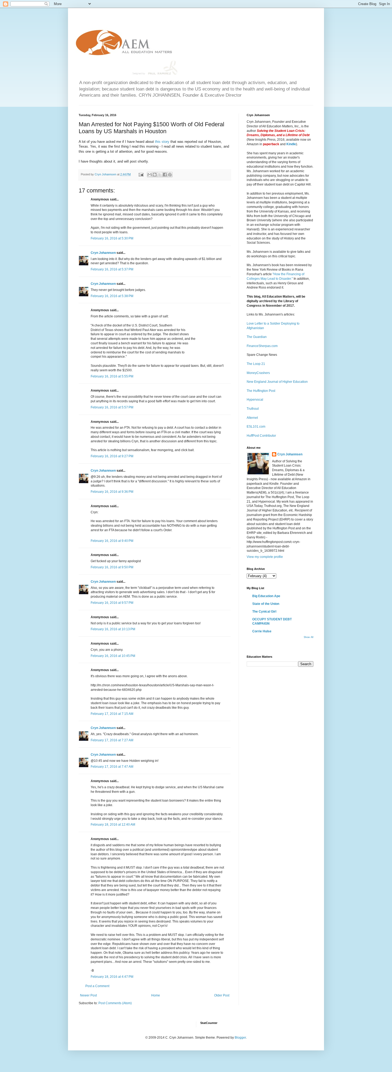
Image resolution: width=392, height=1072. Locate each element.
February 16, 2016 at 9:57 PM (112, 603)
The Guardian (257, 337)
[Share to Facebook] (164, 174)
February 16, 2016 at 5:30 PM (112, 238)
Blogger (240, 1037)
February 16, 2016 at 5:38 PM (112, 296)
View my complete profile (265, 557)
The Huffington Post (261, 391)
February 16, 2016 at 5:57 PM (112, 407)
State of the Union (265, 604)
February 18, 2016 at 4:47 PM (112, 977)
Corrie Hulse (261, 631)
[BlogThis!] (154, 174)
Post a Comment (97, 986)
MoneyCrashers (258, 373)
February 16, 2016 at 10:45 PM (113, 656)
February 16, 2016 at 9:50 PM (112, 567)
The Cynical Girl (264, 611)
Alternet (252, 418)
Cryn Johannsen (103, 253)
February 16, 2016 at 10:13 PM (113, 629)
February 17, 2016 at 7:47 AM (112, 766)
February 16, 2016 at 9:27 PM (112, 456)
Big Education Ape (266, 596)
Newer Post (88, 995)
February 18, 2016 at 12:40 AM (113, 824)
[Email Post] (140, 174)
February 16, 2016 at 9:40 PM (112, 541)
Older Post (221, 995)
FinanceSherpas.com (262, 346)
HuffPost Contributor (261, 436)
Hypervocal (255, 399)
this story (162, 142)
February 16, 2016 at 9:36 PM (112, 492)
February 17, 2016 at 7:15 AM (112, 714)
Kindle (291, 144)
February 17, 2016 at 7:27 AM (112, 740)
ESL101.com (256, 426)
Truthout (253, 409)
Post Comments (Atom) (115, 1003)
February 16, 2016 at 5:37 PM (112, 269)
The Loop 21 (256, 364)
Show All (308, 637)
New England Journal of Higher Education (277, 382)
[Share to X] (159, 174)
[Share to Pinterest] (170, 174)
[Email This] (149, 174)
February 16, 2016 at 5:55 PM (112, 376)
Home (155, 995)
